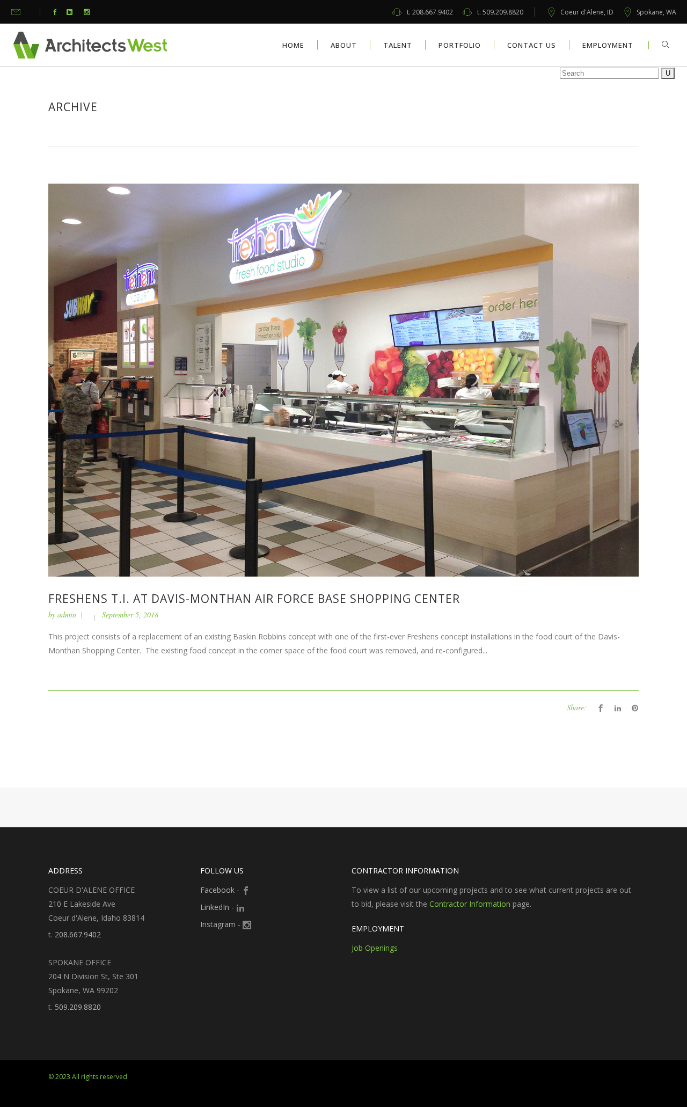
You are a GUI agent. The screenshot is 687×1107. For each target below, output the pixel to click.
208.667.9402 (430, 12)
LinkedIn (214, 907)
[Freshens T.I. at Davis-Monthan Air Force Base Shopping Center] (343, 379)
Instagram (218, 924)
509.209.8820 (500, 12)
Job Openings (375, 948)
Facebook (217, 890)
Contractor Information (469, 904)
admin (66, 614)
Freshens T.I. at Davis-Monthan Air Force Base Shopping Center (254, 598)
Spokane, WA (656, 12)
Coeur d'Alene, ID (586, 12)
